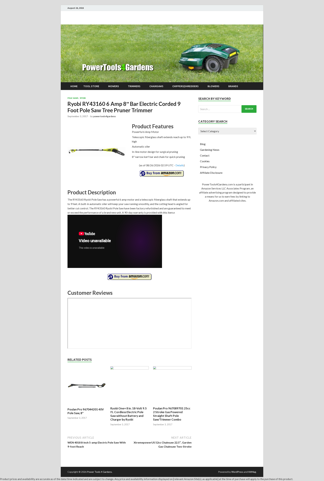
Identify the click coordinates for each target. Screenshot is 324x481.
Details (180, 165)
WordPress (237, 471)
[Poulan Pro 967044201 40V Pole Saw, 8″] (87, 405)
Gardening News (209, 149)
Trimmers (134, 86)
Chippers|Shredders (185, 86)
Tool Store (91, 86)
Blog (203, 144)
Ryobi (83, 98)
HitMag (252, 471)
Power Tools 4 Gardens (99, 471)
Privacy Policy (208, 166)
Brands (233, 86)
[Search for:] (227, 109)
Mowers (113, 86)
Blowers (213, 86)
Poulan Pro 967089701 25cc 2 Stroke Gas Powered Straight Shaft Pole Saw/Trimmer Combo (171, 414)
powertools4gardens (104, 116)
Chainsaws (156, 86)
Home (74, 86)
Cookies (205, 161)
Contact (204, 155)
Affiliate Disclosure (211, 172)
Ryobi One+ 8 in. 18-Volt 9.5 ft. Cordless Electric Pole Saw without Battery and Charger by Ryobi (128, 414)
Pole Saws (73, 98)
